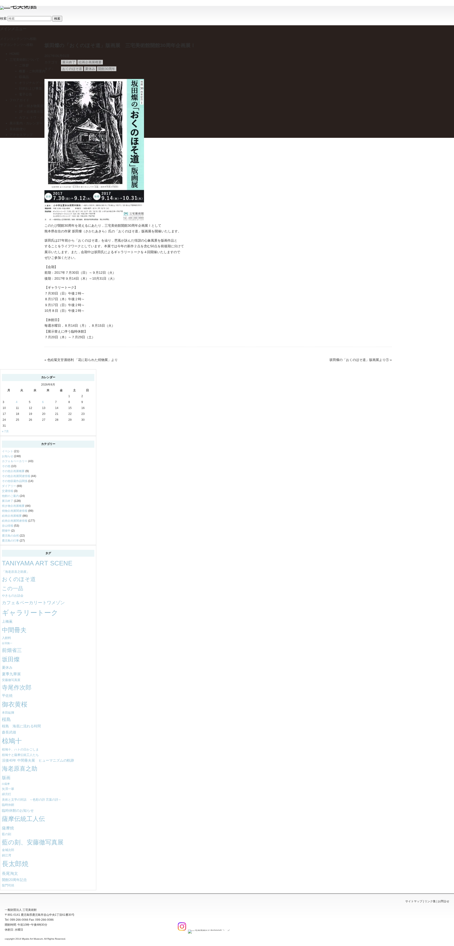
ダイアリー (9, 486)
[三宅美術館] (18, 5)
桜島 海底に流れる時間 (21, 726)
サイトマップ (413, 901)
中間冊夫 (14, 630)
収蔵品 (24, 77)
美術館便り (17, 129)
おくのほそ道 (72, 69)
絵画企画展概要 (90, 62)
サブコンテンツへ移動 (16, 45)
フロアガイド (19, 100)
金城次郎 (8, 850)
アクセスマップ (21, 135)
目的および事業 (30, 88)
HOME (14, 54)
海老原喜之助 (19, 768)
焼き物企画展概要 (13, 506)
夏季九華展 (11, 674)
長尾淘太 (10, 873)
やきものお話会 (12, 595)
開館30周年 (106, 69)
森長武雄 (9, 732)
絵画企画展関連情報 (14, 520)
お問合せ (443, 901)
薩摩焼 (8, 828)
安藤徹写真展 (11, 680)
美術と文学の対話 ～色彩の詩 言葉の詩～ (31, 799)
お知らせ (7, 456)
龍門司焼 (8, 885)
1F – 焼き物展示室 (33, 106)
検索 (3, 18)
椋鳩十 (12, 741)
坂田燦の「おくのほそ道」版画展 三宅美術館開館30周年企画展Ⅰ (122, 45)
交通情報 (7, 491)
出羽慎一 (7, 643)
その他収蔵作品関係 (14, 481)
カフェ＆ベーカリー (14, 461)
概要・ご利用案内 (32, 71)
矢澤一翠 (8, 789)
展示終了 (68, 62)
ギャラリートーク (30, 612)
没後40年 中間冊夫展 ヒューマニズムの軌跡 (38, 760)
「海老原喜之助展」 (16, 571)
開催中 (6, 530)
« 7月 (5, 431)
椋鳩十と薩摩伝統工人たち (20, 755)
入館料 (6, 638)
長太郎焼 (15, 864)
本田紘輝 (8, 712)
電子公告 (25, 94)
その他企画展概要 (13, 471)
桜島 (6, 719)
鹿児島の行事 (10, 540)
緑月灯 (6, 794)
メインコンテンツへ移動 (18, 39)
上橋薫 (7, 621)
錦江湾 (6, 855)
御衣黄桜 (14, 704)
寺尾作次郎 (16, 687)
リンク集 (430, 901)
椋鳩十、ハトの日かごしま (20, 749)
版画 (6, 777)
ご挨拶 (24, 65)
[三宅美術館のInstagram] (181, 929)
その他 (6, 466)
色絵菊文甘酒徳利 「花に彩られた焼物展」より (82, 360)
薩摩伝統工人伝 (23, 818)
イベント (7, 451)
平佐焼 (7, 696)
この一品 (12, 588)
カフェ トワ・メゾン (34, 117)
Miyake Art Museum (32, 938)
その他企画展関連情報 (16, 476)
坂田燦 (11, 659)
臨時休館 (8, 805)
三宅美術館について (24, 59)
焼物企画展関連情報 (14, 510)
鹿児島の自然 (10, 535)
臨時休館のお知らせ (18, 810)
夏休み (90, 69)
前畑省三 (12, 650)
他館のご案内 (10, 496)
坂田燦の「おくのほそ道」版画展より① (359, 360)
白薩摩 (6, 783)
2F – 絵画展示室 (31, 111)
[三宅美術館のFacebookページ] (208, 929)
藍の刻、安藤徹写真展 (33, 842)
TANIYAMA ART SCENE (37, 563)
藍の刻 (6, 834)
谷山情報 (7, 525)
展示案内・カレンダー (26, 123)
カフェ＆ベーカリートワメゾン (33, 602)
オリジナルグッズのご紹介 (39, 83)
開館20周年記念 (14, 880)
